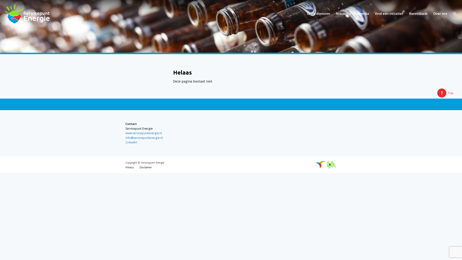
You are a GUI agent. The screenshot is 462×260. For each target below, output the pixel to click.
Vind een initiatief (389, 13)
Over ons (440, 13)
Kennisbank (418, 13)
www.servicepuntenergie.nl (143, 133)
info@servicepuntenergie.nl (144, 138)
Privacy (129, 167)
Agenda (363, 13)
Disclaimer (146, 167)
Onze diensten (318, 13)
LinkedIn (131, 142)
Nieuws (342, 13)
